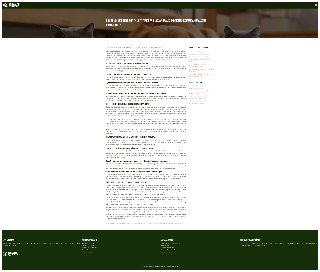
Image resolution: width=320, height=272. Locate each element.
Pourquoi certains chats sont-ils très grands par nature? (166, 224)
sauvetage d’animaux (121, 214)
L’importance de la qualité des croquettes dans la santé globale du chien (200, 59)
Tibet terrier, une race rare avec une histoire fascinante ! (126, 224)
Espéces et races (112, 47)
